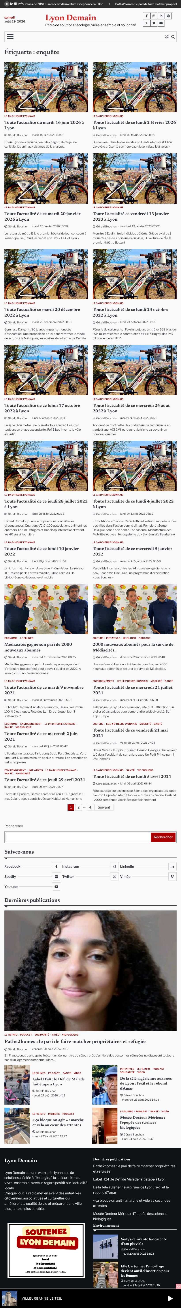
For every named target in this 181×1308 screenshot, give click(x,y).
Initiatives (113, 638)
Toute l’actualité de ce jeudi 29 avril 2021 (44, 780)
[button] (170, 1298)
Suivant (104, 807)
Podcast (144, 638)
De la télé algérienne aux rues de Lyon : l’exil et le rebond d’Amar (146, 1084)
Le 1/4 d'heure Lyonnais (19, 116)
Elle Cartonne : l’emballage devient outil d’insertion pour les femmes (145, 1271)
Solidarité (22, 773)
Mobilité (156, 681)
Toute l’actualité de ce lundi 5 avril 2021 (132, 777)
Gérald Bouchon (18, 135)
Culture (98, 638)
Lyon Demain (70, 18)
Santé (169, 681)
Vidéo (55, 1035)
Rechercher (13, 826)
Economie (11, 638)
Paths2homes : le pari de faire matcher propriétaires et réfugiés (62, 4)
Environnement (103, 681)
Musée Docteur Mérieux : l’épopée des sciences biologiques (142, 1123)
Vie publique (23, 727)
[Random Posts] (166, 37)
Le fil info (26, 638)
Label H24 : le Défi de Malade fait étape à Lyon (145, 4)
